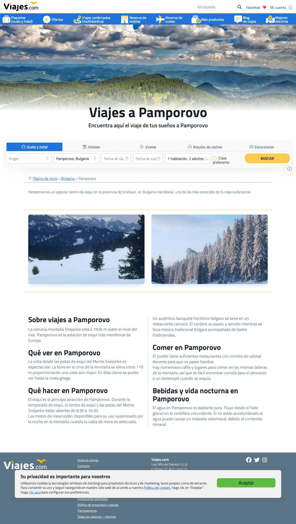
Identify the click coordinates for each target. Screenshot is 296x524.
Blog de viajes (249, 19)
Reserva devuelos (173, 19)
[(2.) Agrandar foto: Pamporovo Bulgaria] (209, 249)
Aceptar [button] (246, 482)
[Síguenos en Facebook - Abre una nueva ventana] (248, 460)
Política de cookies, (157, 487)
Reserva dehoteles (138, 19)
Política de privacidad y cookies (98, 504)
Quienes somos (88, 460)
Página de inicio (45, 178)
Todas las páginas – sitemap (96, 516)
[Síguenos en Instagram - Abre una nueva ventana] (265, 460)
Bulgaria (67, 178)
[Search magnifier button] (239, 7)
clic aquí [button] (35, 492)
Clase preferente (221, 160)
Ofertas (57, 19)
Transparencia (87, 510)
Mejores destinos (281, 19)
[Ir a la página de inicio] (20, 6)
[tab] (34, 147)
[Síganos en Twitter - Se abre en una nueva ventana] (256, 460)
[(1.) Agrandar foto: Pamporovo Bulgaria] (86, 249)
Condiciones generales (92, 498)
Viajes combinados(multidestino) (96, 19)
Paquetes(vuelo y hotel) (22, 19)
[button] (187, 158)
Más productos (212, 19)
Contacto (83, 465)
